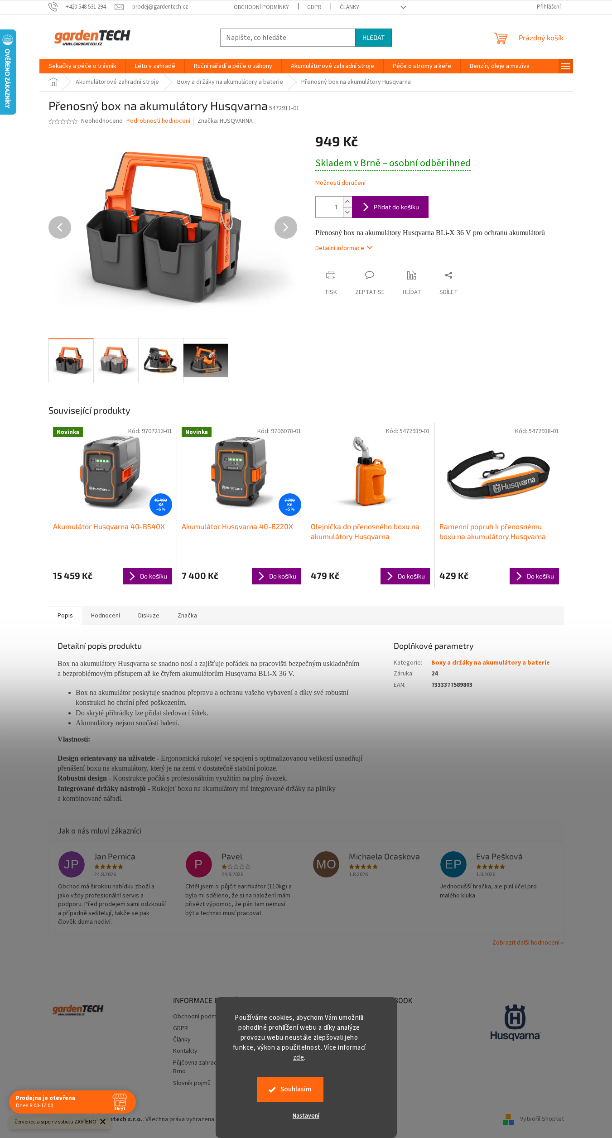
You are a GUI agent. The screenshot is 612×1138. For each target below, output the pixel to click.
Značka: (225, 120)
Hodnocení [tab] (105, 615)
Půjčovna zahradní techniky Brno (209, 1067)
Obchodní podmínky (261, 7)
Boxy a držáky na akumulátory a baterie (490, 662)
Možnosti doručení (340, 183)
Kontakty (185, 1051)
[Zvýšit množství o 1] (347, 202)
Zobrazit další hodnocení (525, 942)
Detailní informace (339, 248)
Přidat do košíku (396, 207)
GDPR (314, 7)
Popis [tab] (65, 615)
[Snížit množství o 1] (347, 212)
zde (298, 1057)
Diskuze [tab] (148, 615)
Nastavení (306, 1115)
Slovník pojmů (192, 1083)
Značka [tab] (187, 615)
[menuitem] (82, 66)
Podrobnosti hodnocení (158, 121)
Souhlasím (296, 1089)
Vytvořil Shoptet (542, 1119)
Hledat (373, 37)
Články (349, 7)
